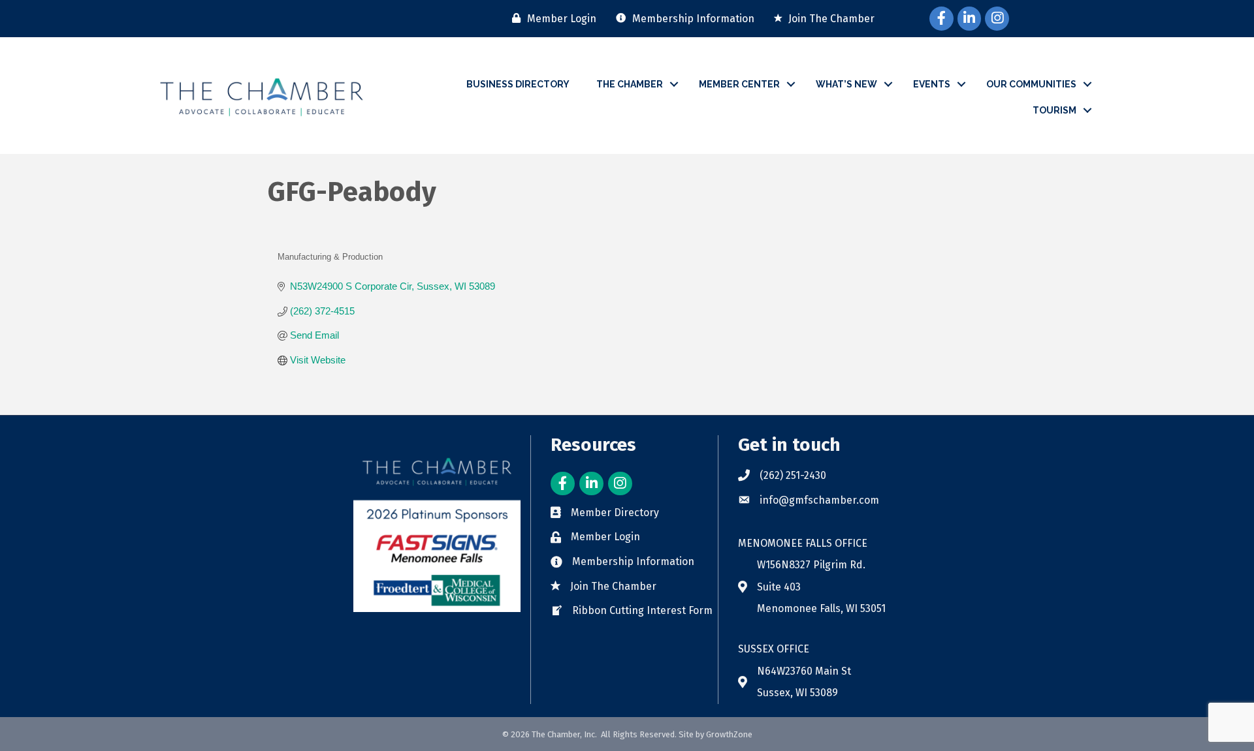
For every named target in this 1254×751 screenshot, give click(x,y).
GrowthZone (729, 734)
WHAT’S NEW (846, 84)
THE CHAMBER (629, 84)
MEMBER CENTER (739, 84)
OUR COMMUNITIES (1031, 84)
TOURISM (1054, 110)
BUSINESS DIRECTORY (518, 84)
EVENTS (931, 84)
